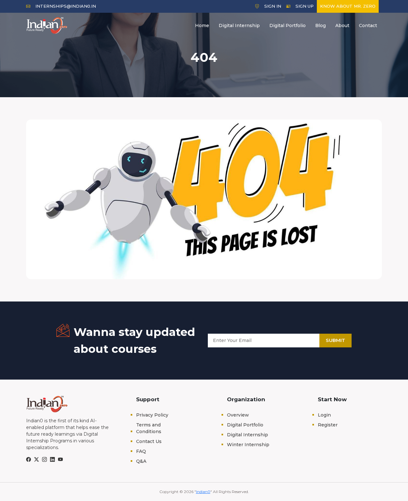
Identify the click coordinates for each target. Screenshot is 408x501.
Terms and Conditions (148, 428)
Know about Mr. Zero (347, 6)
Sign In (272, 6)
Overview (238, 415)
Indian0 (203, 491)
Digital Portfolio (287, 25)
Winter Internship (248, 444)
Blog (320, 25)
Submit (335, 340)
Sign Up (304, 6)
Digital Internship (239, 25)
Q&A (141, 461)
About (342, 25)
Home (202, 25)
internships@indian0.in (65, 6)
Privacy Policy (152, 415)
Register (328, 425)
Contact (368, 25)
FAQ (141, 451)
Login (324, 415)
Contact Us (149, 441)
